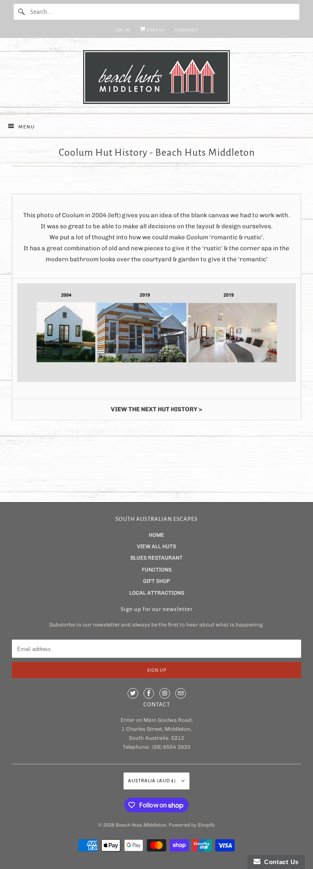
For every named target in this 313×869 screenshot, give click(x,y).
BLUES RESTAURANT (156, 558)
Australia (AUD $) (152, 780)
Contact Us (279, 861)
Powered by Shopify (192, 825)
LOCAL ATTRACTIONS (156, 593)
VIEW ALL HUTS (156, 546)
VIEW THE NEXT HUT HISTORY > (156, 409)
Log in (122, 30)
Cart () (155, 30)
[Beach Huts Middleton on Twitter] (133, 693)
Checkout (186, 30)
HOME (156, 535)
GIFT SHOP (156, 581)
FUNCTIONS (157, 570)
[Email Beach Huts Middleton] (180, 693)
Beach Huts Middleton (141, 825)
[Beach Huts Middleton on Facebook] (148, 693)
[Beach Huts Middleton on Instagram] (164, 693)
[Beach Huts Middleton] (156, 78)
